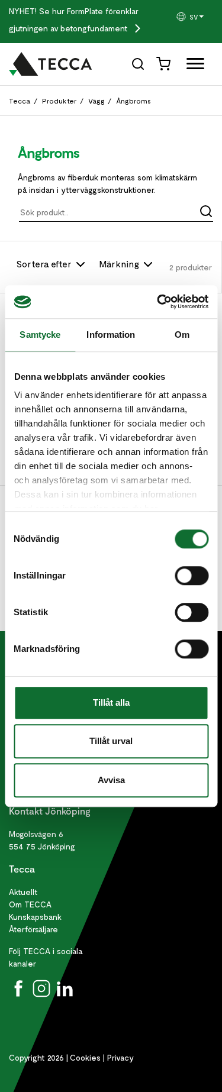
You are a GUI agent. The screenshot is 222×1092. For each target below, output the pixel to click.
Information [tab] (110, 334)
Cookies (85, 1057)
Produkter (59, 100)
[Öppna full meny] (191, 66)
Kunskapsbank (35, 917)
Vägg (96, 100)
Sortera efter (45, 263)
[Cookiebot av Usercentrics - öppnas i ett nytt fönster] (158, 301)
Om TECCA (30, 904)
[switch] (191, 575)
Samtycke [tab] (40, 334)
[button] (194, 16)
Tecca (20, 100)
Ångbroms (133, 100)
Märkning (120, 263)
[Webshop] (164, 63)
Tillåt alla (111, 702)
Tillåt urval (111, 741)
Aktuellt (23, 892)
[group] (194, 16)
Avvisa (111, 780)
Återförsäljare (33, 929)
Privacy (120, 1057)
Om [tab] (182, 334)
